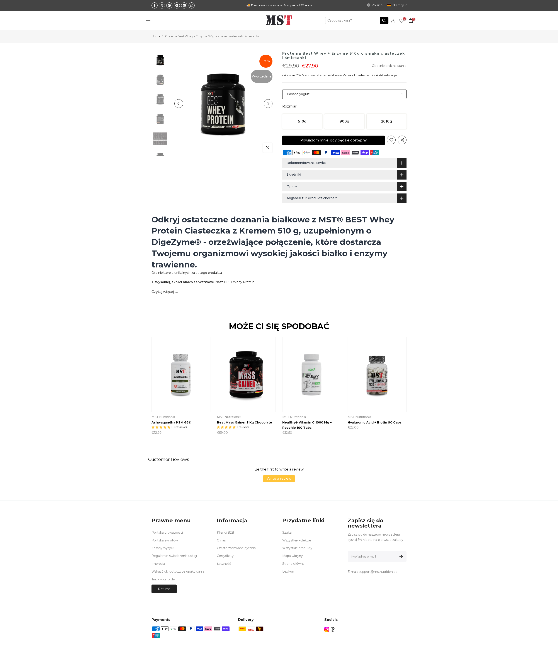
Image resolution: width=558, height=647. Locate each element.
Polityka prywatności (167, 532)
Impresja (158, 564)
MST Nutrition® (163, 417)
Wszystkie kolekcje (296, 540)
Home (155, 36)
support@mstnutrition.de (378, 572)
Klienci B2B (225, 532)
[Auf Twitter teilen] (162, 5)
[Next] (268, 103)
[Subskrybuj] (400, 556)
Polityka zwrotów (164, 540)
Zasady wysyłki (162, 548)
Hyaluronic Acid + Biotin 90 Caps (374, 422)
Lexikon (288, 571)
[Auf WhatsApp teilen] (192, 5)
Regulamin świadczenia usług (174, 556)
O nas (221, 540)
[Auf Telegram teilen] (177, 5)
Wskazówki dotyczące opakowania (177, 571)
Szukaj (287, 532)
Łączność (224, 564)
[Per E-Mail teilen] (184, 5)
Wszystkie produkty (297, 548)
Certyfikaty (225, 556)
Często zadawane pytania (236, 548)
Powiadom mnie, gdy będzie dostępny (333, 140)
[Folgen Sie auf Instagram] (326, 629)
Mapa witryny (292, 556)
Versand (349, 75)
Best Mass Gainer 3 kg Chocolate (244, 422)
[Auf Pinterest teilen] (169, 5)
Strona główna (293, 564)
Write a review (279, 478)
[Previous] (178, 103)
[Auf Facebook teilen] (154, 5)
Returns (164, 589)
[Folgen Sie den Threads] (332, 629)
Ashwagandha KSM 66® (171, 422)
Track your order (163, 579)
